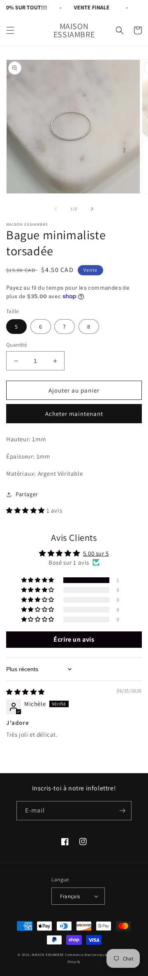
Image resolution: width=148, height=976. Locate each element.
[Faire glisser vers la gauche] (56, 209)
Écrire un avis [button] (73, 639)
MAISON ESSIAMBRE (48, 954)
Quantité (16, 344)
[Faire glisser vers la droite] (92, 209)
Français (70, 896)
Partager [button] (27, 494)
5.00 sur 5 (96, 553)
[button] (10, 30)
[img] (25, 692)
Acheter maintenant (74, 414)
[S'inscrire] (122, 810)
